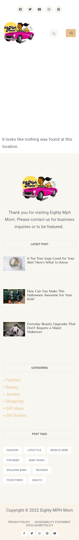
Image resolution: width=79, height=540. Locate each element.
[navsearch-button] (53, 33)
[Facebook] (20, 9)
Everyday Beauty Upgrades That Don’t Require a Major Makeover (51, 328)
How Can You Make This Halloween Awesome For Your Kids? (49, 295)
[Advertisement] (39, 94)
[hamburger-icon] (71, 33)
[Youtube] (39, 9)
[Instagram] (49, 9)
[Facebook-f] (24, 533)
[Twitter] (30, 9)
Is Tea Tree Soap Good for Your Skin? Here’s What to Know (51, 260)
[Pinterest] (59, 9)
